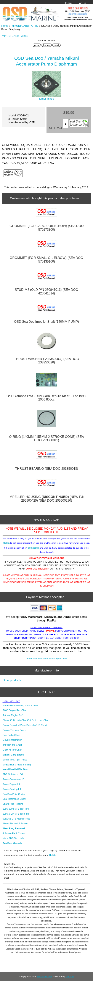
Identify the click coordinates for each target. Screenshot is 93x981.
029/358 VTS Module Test (16, 818)
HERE (6, 542)
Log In (81, 3)
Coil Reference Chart (38, 720)
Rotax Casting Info (12, 789)
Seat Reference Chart (14, 799)
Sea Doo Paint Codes (14, 794)
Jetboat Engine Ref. (13, 715)
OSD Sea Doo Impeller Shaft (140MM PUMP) (46, 321)
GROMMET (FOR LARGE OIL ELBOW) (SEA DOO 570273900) (47, 227)
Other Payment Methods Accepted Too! (46, 658)
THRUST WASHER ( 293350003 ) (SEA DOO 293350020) (46, 360)
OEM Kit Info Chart (12, 749)
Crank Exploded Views (14, 725)
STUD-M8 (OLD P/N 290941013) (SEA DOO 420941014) (46, 291)
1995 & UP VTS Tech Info (16, 813)
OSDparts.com (44, 976)
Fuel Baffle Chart (11, 735)
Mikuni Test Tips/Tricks (15, 759)
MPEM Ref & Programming (17, 764)
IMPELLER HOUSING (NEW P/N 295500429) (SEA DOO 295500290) (47, 498)
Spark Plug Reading (13, 804)
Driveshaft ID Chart (36, 725)
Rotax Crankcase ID (13, 779)
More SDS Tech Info (13, 838)
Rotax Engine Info (12, 784)
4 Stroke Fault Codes (14, 833)
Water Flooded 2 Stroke (15, 823)
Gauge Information (12, 739)
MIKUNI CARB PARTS (25, 25)
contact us (33, 547)
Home (68, 3)
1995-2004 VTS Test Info (16, 808)
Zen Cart (70, 976)
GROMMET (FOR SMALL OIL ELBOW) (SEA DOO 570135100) (46, 259)
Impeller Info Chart (12, 744)
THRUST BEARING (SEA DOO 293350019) (46, 468)
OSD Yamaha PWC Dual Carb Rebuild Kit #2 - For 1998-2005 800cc (46, 397)
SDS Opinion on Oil (13, 774)
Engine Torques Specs (14, 730)
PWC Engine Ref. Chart (15, 710)
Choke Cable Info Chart (15, 720)
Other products (12, 680)
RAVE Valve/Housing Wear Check (20, 705)
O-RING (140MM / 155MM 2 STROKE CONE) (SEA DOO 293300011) (46, 438)
